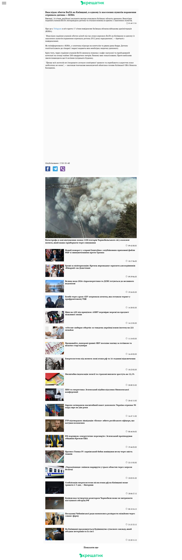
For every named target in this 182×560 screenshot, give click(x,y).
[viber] (62, 168)
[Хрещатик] (92, 3)
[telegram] (55, 168)
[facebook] (47, 168)
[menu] (4, 3)
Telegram (58, 28)
